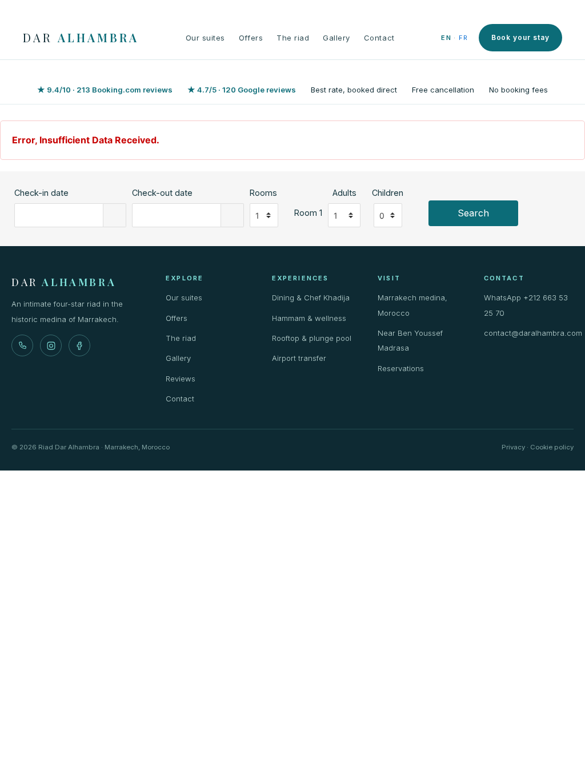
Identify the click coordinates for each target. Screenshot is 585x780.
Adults (344, 193)
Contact (379, 37)
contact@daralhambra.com (529, 332)
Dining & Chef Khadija (311, 297)
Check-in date (41, 193)
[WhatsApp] (22, 345)
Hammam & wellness (309, 318)
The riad (293, 37)
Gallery (336, 37)
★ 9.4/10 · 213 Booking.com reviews (105, 89)
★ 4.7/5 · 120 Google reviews (241, 89)
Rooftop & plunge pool (311, 338)
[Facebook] (79, 345)
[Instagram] (51, 345)
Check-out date (162, 193)
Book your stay (520, 37)
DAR (81, 37)
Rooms (263, 193)
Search (473, 213)
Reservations (401, 368)
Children (387, 193)
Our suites (205, 37)
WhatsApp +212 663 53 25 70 (526, 305)
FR (463, 38)
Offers (251, 37)
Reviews (180, 378)
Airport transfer (299, 358)
